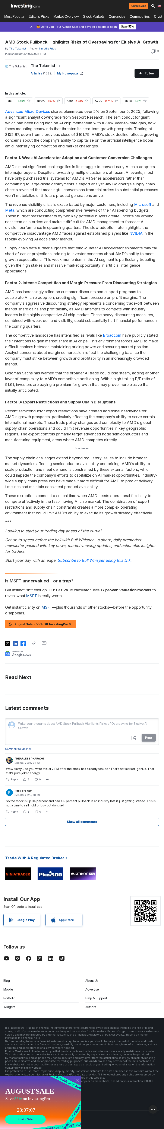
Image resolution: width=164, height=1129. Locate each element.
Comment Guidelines (18, 749)
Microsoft (142, 204)
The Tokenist (43, 65)
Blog (6, 980)
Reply (14, 779)
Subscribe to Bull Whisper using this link (93, 560)
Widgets (9, 1007)
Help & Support (96, 998)
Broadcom (112, 335)
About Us (91, 980)
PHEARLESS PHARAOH (29, 758)
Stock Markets (93, 16)
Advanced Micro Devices (27, 111)
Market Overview (66, 16)
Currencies (117, 16)
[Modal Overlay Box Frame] (40, 1102)
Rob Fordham (23, 790)
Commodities (140, 16)
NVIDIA (136, 233)
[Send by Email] (44, 643)
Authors (90, 1007)
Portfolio (9, 998)
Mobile (8, 989)
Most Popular (14, 16)
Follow (150, 73)
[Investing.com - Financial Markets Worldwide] (25, 6)
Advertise (92, 989)
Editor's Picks (39, 16)
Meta (9, 210)
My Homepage (68, 73)
